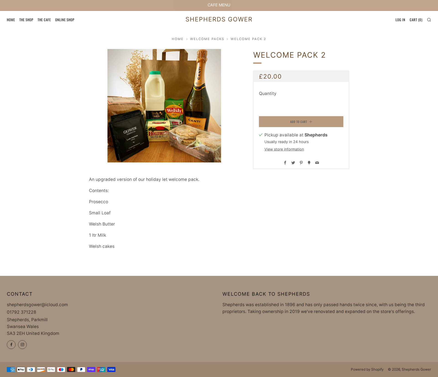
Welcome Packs (207, 39)
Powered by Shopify (367, 369)
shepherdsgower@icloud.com (37, 304)
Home (11, 19)
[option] (164, 105)
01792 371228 (21, 312)
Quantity (267, 93)
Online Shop (64, 19)
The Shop (26, 19)
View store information (284, 149)
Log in (400, 19)
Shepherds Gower (219, 19)
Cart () (416, 19)
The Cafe (44, 19)
